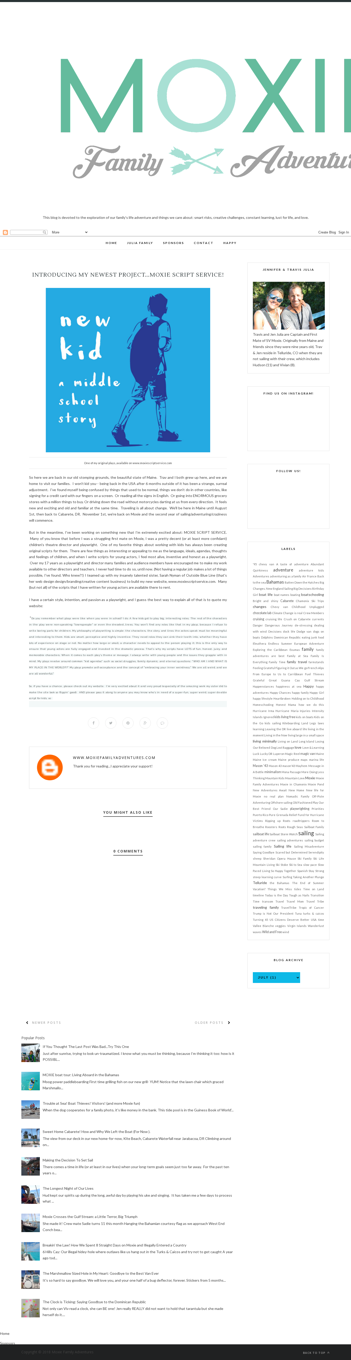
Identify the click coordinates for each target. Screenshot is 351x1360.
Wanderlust (316, 925)
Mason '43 (260, 766)
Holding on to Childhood (308, 698)
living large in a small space (306, 735)
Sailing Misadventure (309, 846)
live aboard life (297, 729)
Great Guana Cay (284, 680)
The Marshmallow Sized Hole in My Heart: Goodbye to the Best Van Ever (101, 1273)
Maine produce (288, 759)
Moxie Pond (316, 784)
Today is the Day (276, 895)
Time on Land (313, 889)
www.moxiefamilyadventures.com (114, 757)
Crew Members (313, 613)
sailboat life (261, 834)
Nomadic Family (297, 796)
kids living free (284, 717)
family (308, 649)
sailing (306, 833)
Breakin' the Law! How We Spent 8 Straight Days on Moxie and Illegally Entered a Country (114, 1245)
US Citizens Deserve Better (290, 919)
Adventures (261, 576)
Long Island (307, 741)
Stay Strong (316, 871)
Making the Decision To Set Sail (68, 1160)
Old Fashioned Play (305, 802)
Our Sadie (280, 808)
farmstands (316, 662)
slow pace (310, 864)
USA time (317, 919)
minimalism (272, 772)
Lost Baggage (285, 747)
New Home (296, 790)
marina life (316, 759)
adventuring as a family (286, 576)
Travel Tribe (315, 901)
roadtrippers (301, 820)
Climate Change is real (287, 613)
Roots (282, 827)
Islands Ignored (263, 717)
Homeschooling (263, 704)
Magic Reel (292, 753)
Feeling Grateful (264, 668)
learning (258, 729)
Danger (258, 625)
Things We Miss (279, 889)
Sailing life (282, 846)
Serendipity (316, 852)
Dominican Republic (287, 637)
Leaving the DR (275, 729)
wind (285, 932)
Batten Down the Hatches (302, 582)
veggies (280, 925)
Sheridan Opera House (279, 858)
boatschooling (312, 594)
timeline (258, 895)
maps (304, 759)
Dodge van (304, 631)
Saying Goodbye (263, 852)
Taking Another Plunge (308, 877)
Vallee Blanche (263, 925)
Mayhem (301, 765)
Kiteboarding (291, 723)
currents (318, 619)
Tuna (298, 913)
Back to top (314, 1353)
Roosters (271, 827)
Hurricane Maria (287, 710)
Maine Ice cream (265, 759)
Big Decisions (302, 588)
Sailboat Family (314, 827)
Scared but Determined (291, 852)
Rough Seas (295, 827)
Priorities (318, 808)
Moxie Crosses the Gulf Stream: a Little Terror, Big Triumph (90, 1216)
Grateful (258, 680)
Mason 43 (275, 765)
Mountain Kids (274, 778)
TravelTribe (289, 907)
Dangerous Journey (279, 625)
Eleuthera (259, 643)
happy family (300, 692)
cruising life (273, 619)
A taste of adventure (292, 564)
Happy (308, 686)
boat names (282, 594)
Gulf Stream (314, 680)
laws (321, 723)
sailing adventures (290, 840)
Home (5, 1333)
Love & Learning (313, 747)
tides (297, 889)
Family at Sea (297, 656)
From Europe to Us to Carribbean (278, 674)
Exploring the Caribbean (270, 649)
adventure (283, 570)
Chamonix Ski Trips (310, 601)
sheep (257, 858)
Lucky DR (266, 753)
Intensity (318, 710)
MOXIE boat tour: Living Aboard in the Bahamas (81, 1075)
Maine (320, 753)
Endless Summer (280, 643)
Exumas (295, 649)
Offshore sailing (281, 802)
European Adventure (309, 643)
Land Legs (308, 723)
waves (257, 932)
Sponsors (7, 1343)
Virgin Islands (297, 925)
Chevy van (279, 606)
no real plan (274, 796)
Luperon (278, 753)
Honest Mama (286, 704)
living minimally (265, 741)
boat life (266, 594)
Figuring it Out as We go (291, 668)
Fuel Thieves (314, 674)
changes (259, 606)
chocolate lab (262, 613)
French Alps (316, 668)
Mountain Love (295, 778)
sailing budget (314, 840)
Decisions (275, 631)
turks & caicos (313, 913)
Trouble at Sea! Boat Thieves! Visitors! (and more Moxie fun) (91, 1103)
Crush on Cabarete (297, 619)
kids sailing (273, 723)
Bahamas (275, 582)
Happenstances (263, 686)
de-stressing (303, 625)
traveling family (266, 907)
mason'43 (288, 765)
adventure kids (311, 570)
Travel (279, 901)
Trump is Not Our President (273, 913)
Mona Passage (291, 772)
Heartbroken (282, 698)
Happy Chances (280, 692)
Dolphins (267, 637)
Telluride (260, 882)
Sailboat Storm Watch (284, 834)
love (298, 747)
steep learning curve (267, 877)
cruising (258, 619)
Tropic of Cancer (311, 907)
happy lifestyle (263, 698)
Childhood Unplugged (308, 606)
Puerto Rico (260, 815)
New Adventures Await (270, 790)
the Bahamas (279, 883)
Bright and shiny (265, 601)
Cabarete (287, 601)
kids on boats (304, 717)
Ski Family (305, 858)
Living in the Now (275, 735)
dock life (289, 631)
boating (295, 594)
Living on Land (288, 741)
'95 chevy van (263, 564)
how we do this (311, 704)
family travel (297, 662)
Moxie (310, 778)
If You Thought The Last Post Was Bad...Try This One (86, 1046)
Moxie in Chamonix (293, 784)
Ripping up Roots (277, 820)
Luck (256, 753)
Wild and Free (272, 932)
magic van (307, 754)
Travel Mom (295, 901)
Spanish (302, 871)
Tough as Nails (299, 895)
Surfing (287, 877)
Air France (309, 576)
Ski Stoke (282, 864)
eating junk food (313, 637)
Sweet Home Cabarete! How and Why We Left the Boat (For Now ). (96, 1131)
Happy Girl (317, 692)
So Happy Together (283, 871)
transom (267, 901)
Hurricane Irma (263, 710)
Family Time (277, 662)
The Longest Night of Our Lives (68, 1188)
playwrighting (299, 809)
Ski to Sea (295, 864)
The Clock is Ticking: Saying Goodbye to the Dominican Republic (94, 1302)
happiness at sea (288, 686)
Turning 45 (260, 919)
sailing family (262, 846)
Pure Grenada (278, 815)
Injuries (305, 710)
